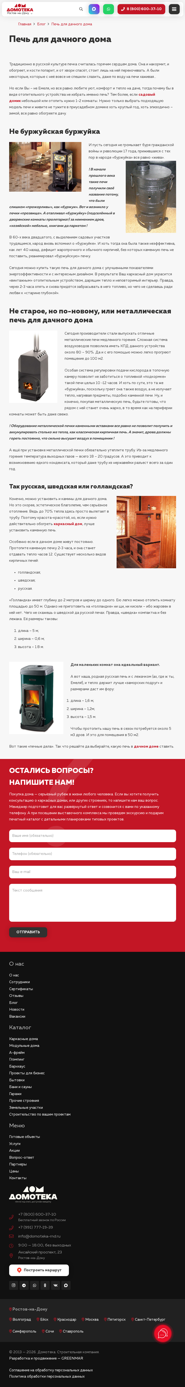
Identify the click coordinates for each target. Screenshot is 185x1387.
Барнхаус (17, 1066)
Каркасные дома (23, 1039)
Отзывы (16, 996)
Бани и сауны (20, 1087)
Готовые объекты (24, 1137)
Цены (14, 1171)
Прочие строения (24, 1101)
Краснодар (66, 1319)
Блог (41, 24)
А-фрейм (17, 1053)
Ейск (44, 1319)
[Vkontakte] (55, 1285)
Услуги (14, 1144)
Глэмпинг (16, 1059)
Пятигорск (116, 1319)
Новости (16, 1009)
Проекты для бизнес (27, 1073)
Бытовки (17, 1080)
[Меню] (174, 9)
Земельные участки (26, 1108)
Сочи (50, 1331)
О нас (14, 975)
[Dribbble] (66, 1285)
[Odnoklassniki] (45, 1285)
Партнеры (18, 1164)
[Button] (94, 9)
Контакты (17, 1178)
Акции (14, 1150)
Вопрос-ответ (21, 1157)
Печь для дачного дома (71, 24)
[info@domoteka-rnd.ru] (13, 1237)
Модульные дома (24, 1046)
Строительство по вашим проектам (40, 1114)
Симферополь (24, 1331)
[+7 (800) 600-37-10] (13, 1218)
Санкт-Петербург (150, 1319)
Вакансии (17, 1016)
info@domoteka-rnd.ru (39, 1236)
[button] (81, 9)
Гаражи (15, 1094)
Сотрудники (19, 982)
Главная (24, 24)
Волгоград (22, 1319)
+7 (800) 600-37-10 (37, 1214)
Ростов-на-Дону (30, 1309)
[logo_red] (20, 7)
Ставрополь (73, 1331)
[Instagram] (13, 1285)
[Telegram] (24, 1285)
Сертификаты (21, 989)
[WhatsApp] (34, 1285)
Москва (92, 1319)
